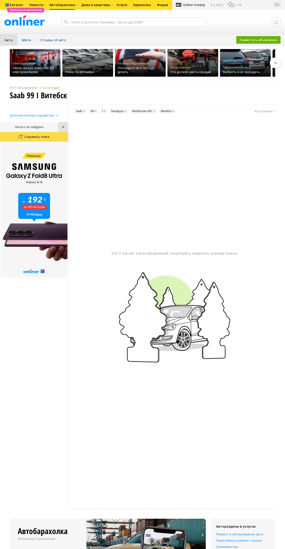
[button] (275, 62)
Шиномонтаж (227, 546)
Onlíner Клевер (194, 5)
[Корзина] (276, 22)
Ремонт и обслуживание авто (239, 534)
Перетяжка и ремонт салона (239, 540)
